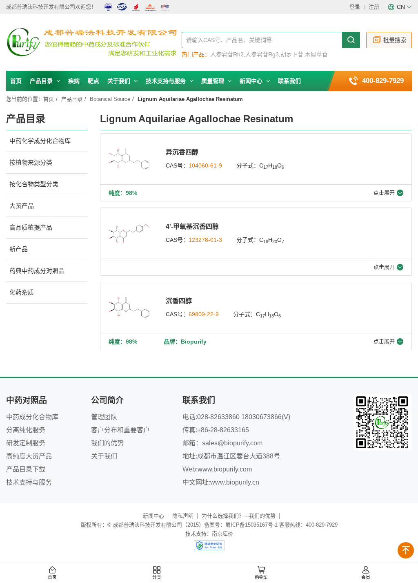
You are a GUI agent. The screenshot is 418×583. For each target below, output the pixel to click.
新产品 (18, 249)
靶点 (93, 81)
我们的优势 (107, 443)
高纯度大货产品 (29, 456)
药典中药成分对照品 (36, 270)
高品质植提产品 (30, 227)
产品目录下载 (25, 469)
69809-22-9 (204, 314)
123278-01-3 (205, 240)
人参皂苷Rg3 (262, 54)
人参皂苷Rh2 (227, 54)
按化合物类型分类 (33, 184)
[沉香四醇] (129, 307)
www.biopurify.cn (234, 482)
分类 (156, 577)
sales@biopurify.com (232, 443)
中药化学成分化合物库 (40, 140)
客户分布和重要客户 (120, 430)
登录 (354, 7)
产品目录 (42, 81)
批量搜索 (394, 40)
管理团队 (104, 416)
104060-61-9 (205, 165)
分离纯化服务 (25, 430)
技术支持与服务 (166, 81)
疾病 (74, 81)
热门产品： (196, 54)
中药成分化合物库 (32, 416)
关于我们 (119, 81)
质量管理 (213, 81)
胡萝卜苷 (291, 54)
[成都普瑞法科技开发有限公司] (94, 42)
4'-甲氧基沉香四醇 (192, 226)
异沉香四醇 (182, 152)
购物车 (261, 577)
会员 (365, 577)
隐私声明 (182, 516)
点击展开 (384, 193)
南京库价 (222, 534)
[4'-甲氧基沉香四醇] (129, 233)
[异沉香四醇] (129, 158)
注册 (374, 7)
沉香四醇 (179, 300)
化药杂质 (21, 292)
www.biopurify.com (225, 469)
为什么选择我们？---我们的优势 (239, 516)
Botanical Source (110, 99)
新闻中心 (252, 81)
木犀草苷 (316, 54)
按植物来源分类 (30, 162)
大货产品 (21, 205)
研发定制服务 (25, 443)
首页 (16, 81)
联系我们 (289, 81)
